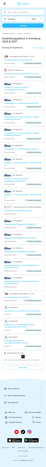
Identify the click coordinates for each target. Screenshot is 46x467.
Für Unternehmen (15, 417)
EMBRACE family (27, 460)
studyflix (25, 3)
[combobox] (37, 19)
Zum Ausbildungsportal (16, 395)
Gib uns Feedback (23, 451)
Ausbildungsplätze (9, 33)
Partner (38, 417)
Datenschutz (21, 447)
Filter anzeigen (38, 48)
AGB (13, 447)
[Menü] (4, 3)
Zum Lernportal (13, 389)
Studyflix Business (15, 422)
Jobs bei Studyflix (34, 412)
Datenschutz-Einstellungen (36, 447)
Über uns (11, 412)
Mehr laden (23, 367)
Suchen (23, 25)
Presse (38, 422)
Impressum (5, 447)
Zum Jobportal (13, 402)
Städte (20, 33)
